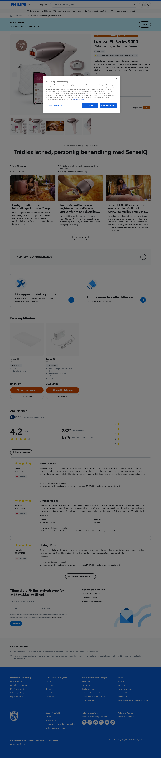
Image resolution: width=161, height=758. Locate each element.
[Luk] (116, 78)
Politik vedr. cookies (79, 99)
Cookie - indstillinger (55, 106)
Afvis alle (90, 106)
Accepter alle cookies (108, 106)
